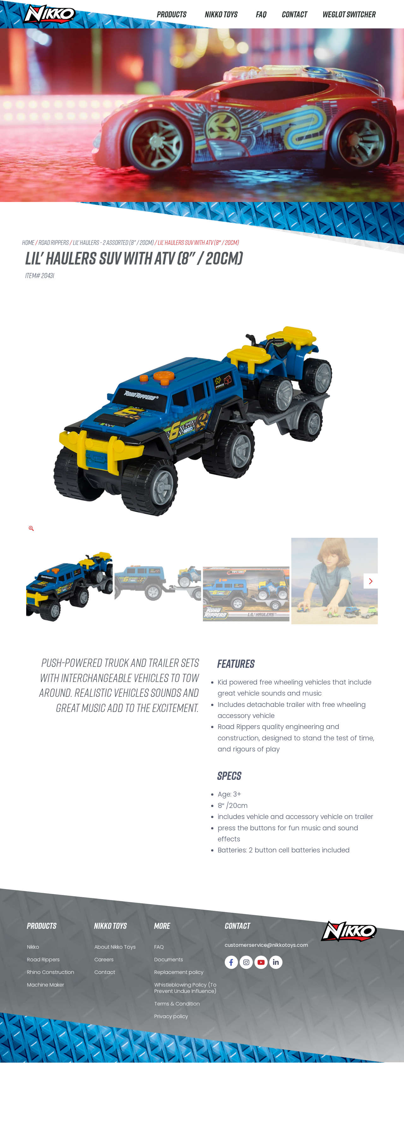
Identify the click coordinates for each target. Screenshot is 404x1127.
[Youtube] (261, 962)
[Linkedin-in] (275, 962)
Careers (104, 959)
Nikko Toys (221, 14)
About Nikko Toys (115, 947)
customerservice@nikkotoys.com (266, 945)
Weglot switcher (349, 14)
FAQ (261, 14)
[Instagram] (246, 962)
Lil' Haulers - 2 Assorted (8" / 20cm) (113, 242)
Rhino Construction (50, 972)
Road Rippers (54, 242)
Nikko (33, 947)
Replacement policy (179, 972)
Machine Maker (45, 984)
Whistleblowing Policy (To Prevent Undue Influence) (185, 988)
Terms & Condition (177, 1003)
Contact (294, 14)
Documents (168, 959)
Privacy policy (171, 1016)
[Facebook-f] (231, 962)
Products (171, 14)
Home (28, 242)
